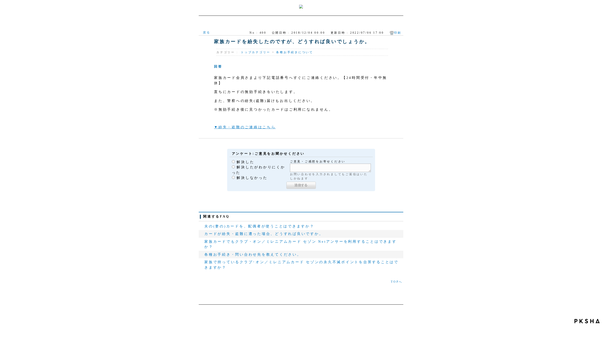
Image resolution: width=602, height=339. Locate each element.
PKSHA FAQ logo (587, 321)
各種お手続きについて (294, 52)
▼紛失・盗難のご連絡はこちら (245, 127)
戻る (206, 32)
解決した (245, 162)
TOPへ (397, 281)
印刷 (398, 32)
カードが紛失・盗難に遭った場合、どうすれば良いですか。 (263, 234)
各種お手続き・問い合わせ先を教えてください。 (252, 254)
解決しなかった (252, 178)
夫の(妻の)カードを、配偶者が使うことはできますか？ (259, 226)
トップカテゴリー (255, 52)
